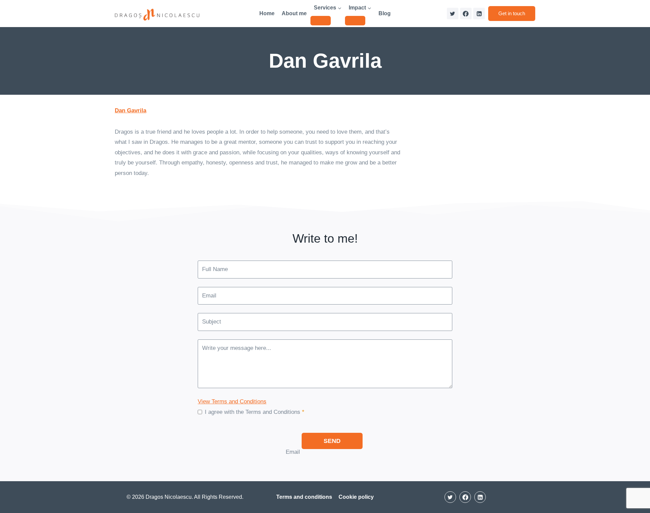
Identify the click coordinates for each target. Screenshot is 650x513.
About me (294, 13)
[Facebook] (466, 13)
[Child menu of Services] (320, 20)
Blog (384, 13)
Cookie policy (356, 497)
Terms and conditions (304, 497)
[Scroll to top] (633, 487)
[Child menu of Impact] (355, 20)
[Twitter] (452, 13)
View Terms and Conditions (232, 401)
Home (267, 13)
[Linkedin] (479, 13)
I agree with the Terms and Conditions (254, 412)
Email (293, 452)
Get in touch (511, 13)
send (332, 441)
